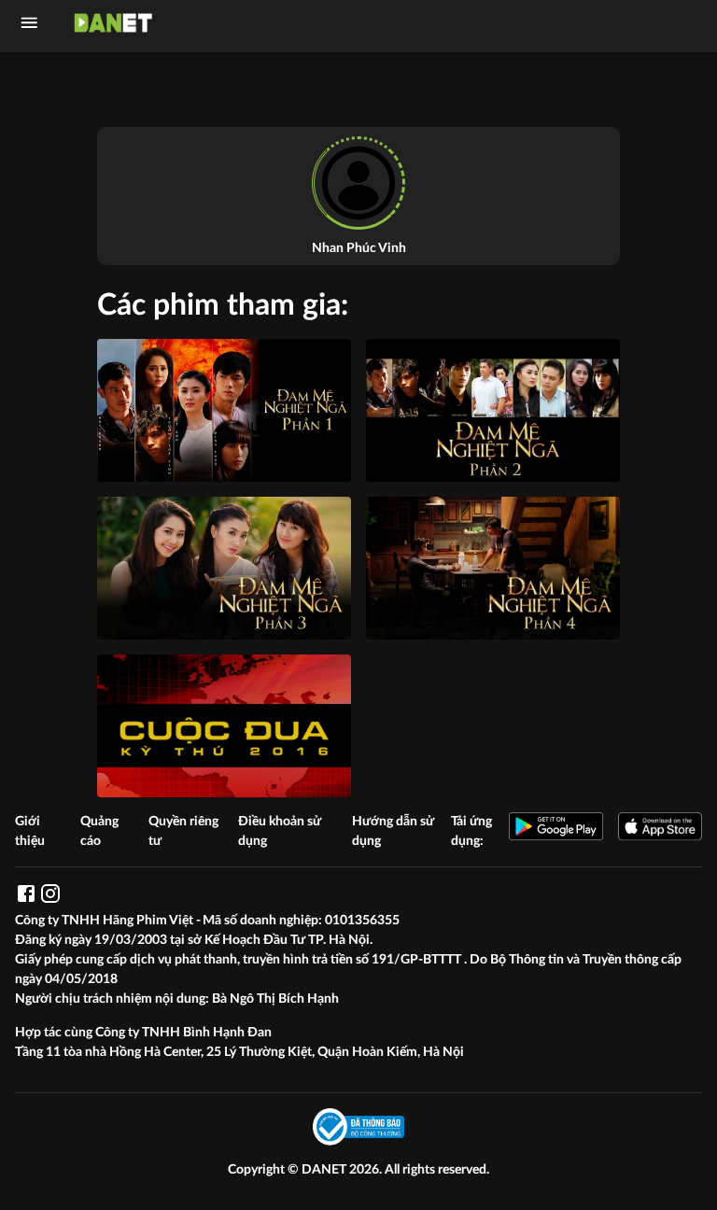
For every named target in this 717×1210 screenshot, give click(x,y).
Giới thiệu (30, 831)
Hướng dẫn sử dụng (393, 831)
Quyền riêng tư (183, 831)
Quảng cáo (99, 831)
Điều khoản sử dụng (279, 831)
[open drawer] (29, 23)
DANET (325, 1169)
